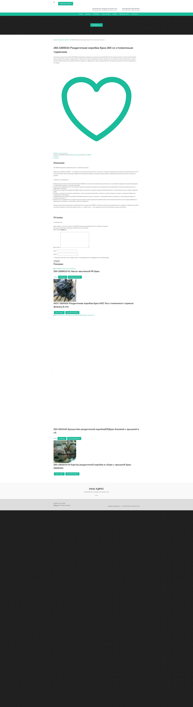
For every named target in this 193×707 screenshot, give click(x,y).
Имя (55, 250)
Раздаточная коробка (63, 39)
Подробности (96, 25)
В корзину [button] (62, 277)
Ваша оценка (57, 229)
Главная (80, 14)
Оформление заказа (124, 14)
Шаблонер (56, 505)
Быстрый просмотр (74, 277)
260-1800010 (88, 154)
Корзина (115, 14)
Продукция (88, 14)
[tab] (96, 156)
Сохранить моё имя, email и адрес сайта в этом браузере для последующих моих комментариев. (82, 257)
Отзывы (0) (56, 158)
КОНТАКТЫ (96, 14)
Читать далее (59, 312)
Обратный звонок (65, 3)
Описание (56, 156)
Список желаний (106, 14)
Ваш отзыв (57, 247)
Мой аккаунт (135, 14)
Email (55, 254)
